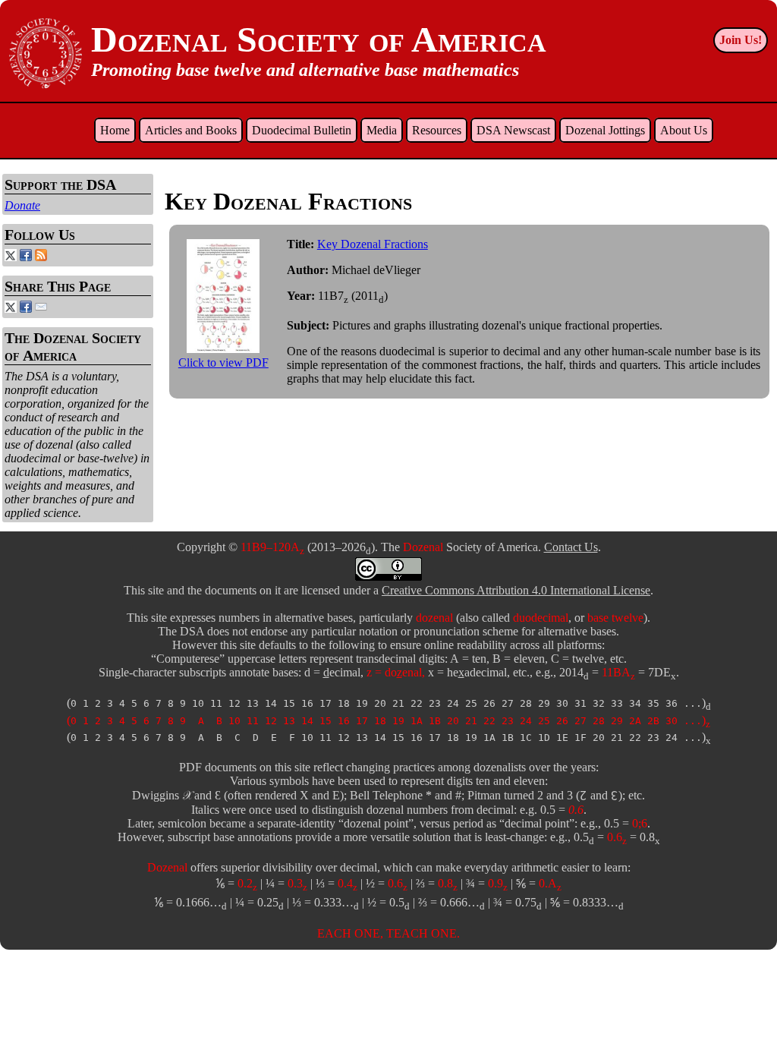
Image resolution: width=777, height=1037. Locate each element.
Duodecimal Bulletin (301, 130)
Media (381, 130)
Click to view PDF (223, 362)
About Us (683, 130)
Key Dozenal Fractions (372, 244)
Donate (22, 205)
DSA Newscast (513, 130)
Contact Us (571, 547)
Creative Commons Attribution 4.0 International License (516, 590)
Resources (436, 130)
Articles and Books (191, 130)
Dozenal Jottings (605, 130)
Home (115, 130)
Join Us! (740, 39)
